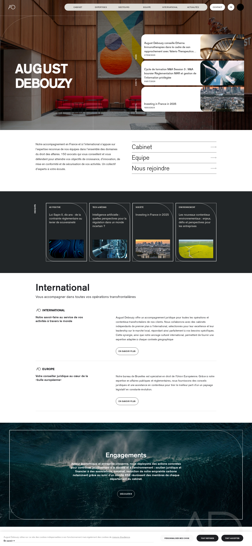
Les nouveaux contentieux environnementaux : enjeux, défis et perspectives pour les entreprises (195, 220)
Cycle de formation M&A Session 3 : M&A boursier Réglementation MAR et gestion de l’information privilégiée (170, 73)
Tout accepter (232, 538)
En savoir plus (127, 351)
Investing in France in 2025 (160, 103)
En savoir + (9, 540)
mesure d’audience (121, 536)
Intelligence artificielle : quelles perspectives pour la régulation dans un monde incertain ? (109, 220)
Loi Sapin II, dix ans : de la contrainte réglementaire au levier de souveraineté (65, 218)
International (170, 7)
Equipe (140, 157)
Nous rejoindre (150, 168)
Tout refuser (207, 538)
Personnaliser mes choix (176, 538)
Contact (217, 7)
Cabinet (78, 7)
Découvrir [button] (126, 494)
